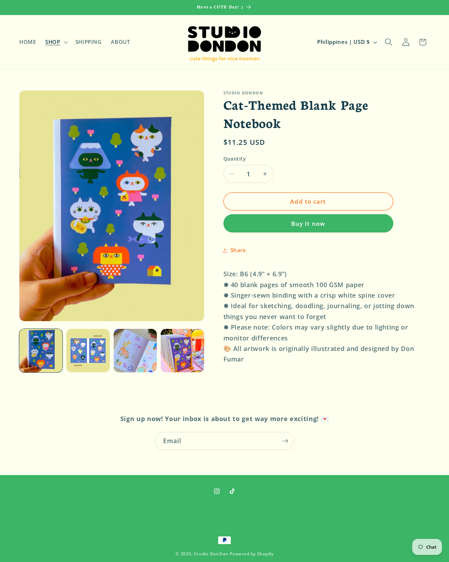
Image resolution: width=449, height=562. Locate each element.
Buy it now (308, 223)
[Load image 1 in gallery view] (40, 350)
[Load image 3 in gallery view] (135, 350)
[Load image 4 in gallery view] (182, 350)
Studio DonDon (211, 554)
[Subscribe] (285, 441)
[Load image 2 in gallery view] (87, 350)
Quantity (234, 158)
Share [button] (238, 250)
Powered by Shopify (252, 554)
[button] (56, 42)
